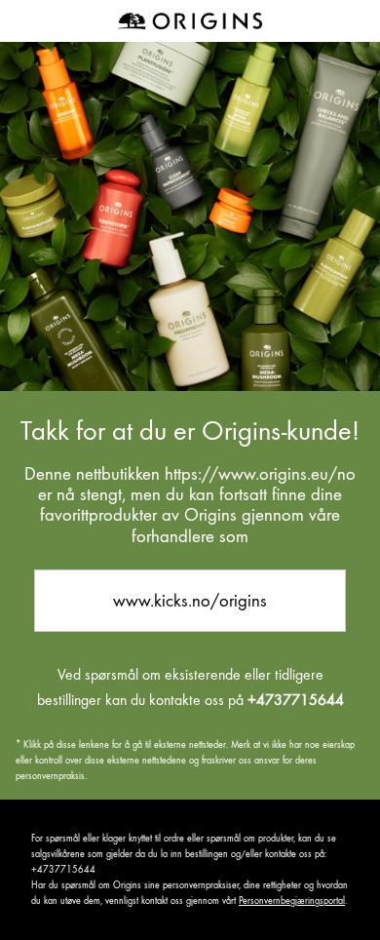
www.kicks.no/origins (190, 600)
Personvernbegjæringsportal (292, 900)
